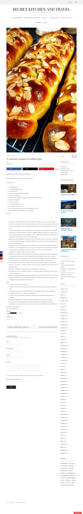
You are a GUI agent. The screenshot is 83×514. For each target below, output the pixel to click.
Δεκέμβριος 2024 (64, 291)
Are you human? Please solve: (13, 379)
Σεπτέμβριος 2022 (64, 324)
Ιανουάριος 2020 (64, 417)
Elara (7, 502)
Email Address (9, 348)
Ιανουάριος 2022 (64, 348)
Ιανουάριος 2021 (63, 381)
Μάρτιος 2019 (63, 447)
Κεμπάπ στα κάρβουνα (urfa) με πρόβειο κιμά (18, 327)
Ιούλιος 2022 (63, 330)
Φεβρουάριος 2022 (64, 345)
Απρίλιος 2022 (63, 339)
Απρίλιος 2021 (63, 372)
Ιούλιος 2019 (63, 435)
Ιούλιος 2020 (63, 399)
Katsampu (24, 502)
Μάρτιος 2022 (63, 342)
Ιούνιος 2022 (63, 333)
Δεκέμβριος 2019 (64, 420)
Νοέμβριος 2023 (63, 297)
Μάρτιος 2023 (63, 309)
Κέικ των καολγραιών (64, 172)
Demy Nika (10, 164)
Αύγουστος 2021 (64, 360)
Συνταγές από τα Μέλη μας (31, 17)
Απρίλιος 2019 (63, 444)
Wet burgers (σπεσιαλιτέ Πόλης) (66, 170)
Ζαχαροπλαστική (54, 17)
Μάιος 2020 (63, 405)
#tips (7, 282)
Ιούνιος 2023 (63, 303)
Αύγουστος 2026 (64, 288)
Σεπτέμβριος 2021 (64, 357)
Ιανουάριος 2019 (63, 453)
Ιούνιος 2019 (63, 438)
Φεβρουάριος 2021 (64, 378)
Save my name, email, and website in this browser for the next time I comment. (26, 375)
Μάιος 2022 (63, 336)
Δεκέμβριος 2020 (64, 384)
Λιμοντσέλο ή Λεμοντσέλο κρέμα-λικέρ (47, 327)
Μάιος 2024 (63, 294)
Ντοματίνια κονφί (63, 174)
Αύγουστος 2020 (64, 396)
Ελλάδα (45, 22)
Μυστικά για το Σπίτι (66, 17)
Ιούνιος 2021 (63, 366)
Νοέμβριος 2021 (63, 351)
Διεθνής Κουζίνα (64, 465)
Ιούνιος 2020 (63, 402)
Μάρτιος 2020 (63, 411)
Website (8, 355)
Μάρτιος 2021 (63, 375)
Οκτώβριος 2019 (64, 426)
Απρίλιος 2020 (63, 408)
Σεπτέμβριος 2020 (64, 393)
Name (7, 341)
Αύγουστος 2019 (64, 432)
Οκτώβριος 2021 (63, 354)
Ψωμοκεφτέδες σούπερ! (64, 168)
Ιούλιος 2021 (63, 363)
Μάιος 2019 (62, 441)
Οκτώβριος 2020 (64, 390)
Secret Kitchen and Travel (41, 9)
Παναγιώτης (62, 265)
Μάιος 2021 (62, 369)
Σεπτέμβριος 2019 (64, 429)
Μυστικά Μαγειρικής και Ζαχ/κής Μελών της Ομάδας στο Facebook (68, 475)
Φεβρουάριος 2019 (64, 450)
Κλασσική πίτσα (63, 166)
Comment (8, 362)
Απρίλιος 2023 (63, 306)
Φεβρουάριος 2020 (64, 414)
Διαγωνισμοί (38, 22)
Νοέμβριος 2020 (64, 387)
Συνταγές (44, 17)
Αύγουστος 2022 (64, 327)
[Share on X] (1, 255)
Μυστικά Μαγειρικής (17, 17)
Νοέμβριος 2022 (64, 318)
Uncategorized (64, 463)
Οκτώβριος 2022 (64, 321)
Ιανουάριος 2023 (63, 315)
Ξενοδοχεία (68, 480)
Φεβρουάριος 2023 (64, 312)
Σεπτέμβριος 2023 (64, 300)
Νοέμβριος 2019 (63, 423)
